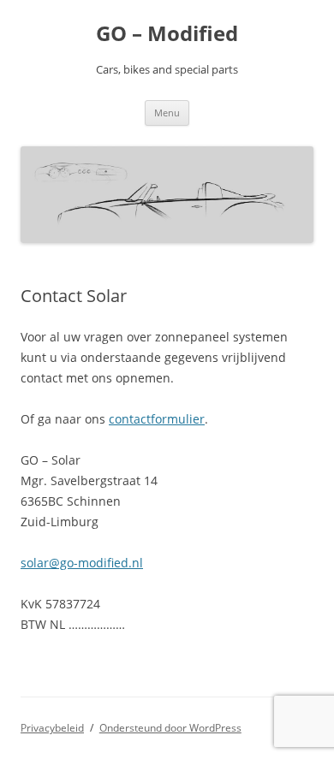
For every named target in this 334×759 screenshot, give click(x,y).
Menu (167, 112)
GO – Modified (167, 34)
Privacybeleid (52, 727)
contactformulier (157, 419)
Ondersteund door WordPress (170, 727)
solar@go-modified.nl (82, 562)
